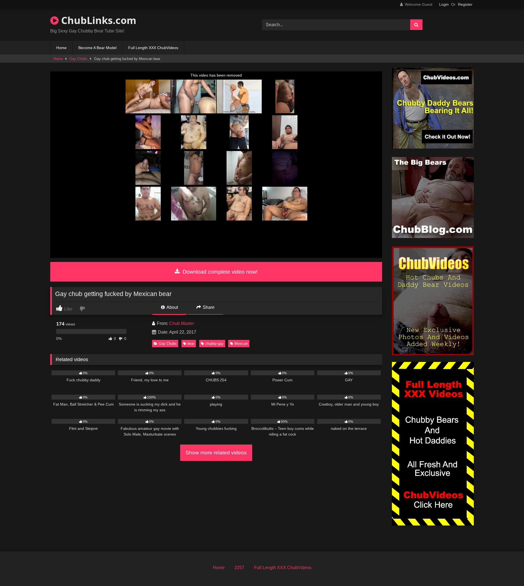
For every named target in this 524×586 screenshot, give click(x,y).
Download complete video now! (219, 272)
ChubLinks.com (97, 20)
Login (444, 4)
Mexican (241, 344)
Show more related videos (216, 452)
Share (208, 307)
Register (465, 4)
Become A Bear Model (97, 48)
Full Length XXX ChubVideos (153, 48)
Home (61, 48)
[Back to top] (507, 569)
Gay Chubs (78, 59)
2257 (239, 567)
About (172, 307)
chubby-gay (214, 344)
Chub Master (181, 323)
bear (190, 344)
